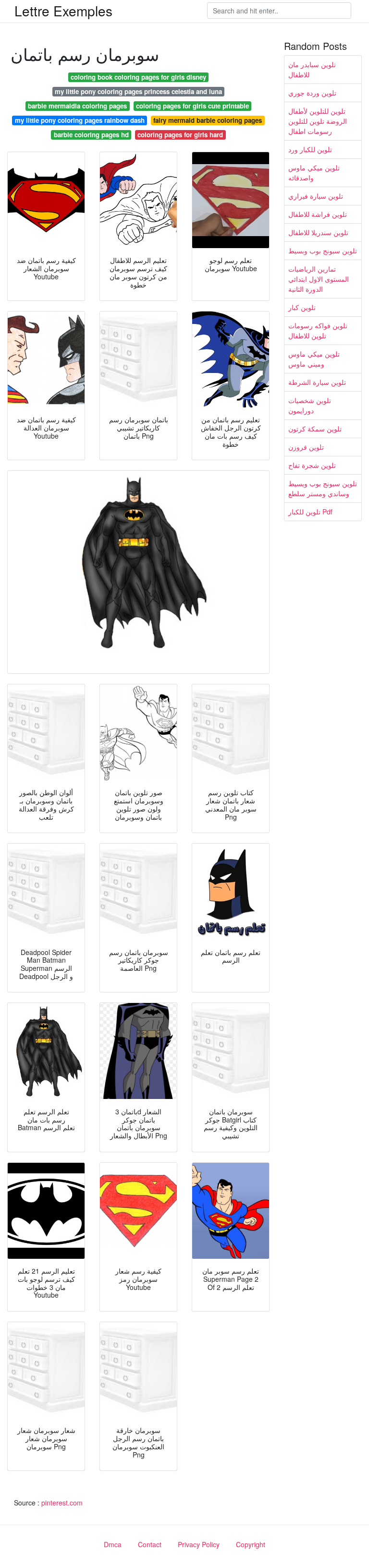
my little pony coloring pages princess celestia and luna (138, 91)
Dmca (113, 1544)
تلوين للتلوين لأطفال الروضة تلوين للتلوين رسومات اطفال (317, 121)
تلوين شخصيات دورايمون (309, 405)
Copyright (250, 1544)
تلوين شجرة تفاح (312, 465)
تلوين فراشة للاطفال (317, 214)
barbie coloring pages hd (91, 134)
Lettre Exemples (63, 10)
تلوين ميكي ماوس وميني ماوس (314, 359)
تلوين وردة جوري (312, 92)
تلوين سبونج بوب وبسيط (322, 250)
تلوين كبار (302, 307)
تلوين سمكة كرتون (315, 428)
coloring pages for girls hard (180, 134)
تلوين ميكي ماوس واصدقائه (314, 172)
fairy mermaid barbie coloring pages (207, 120)
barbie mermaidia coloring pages (77, 105)
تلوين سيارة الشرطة (317, 382)
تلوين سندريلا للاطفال (318, 232)
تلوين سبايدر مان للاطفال (312, 69)
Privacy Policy (199, 1544)
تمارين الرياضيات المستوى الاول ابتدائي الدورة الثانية (318, 279)
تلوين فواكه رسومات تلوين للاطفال (317, 330)
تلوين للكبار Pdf (310, 511)
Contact (149, 1544)
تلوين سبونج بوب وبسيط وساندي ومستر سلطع (322, 488)
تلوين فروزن (306, 447)
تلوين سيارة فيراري (315, 196)
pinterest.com (62, 1502)
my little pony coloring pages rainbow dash (80, 120)
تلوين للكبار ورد (310, 149)
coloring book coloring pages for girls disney (138, 77)
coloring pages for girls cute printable (192, 105)
